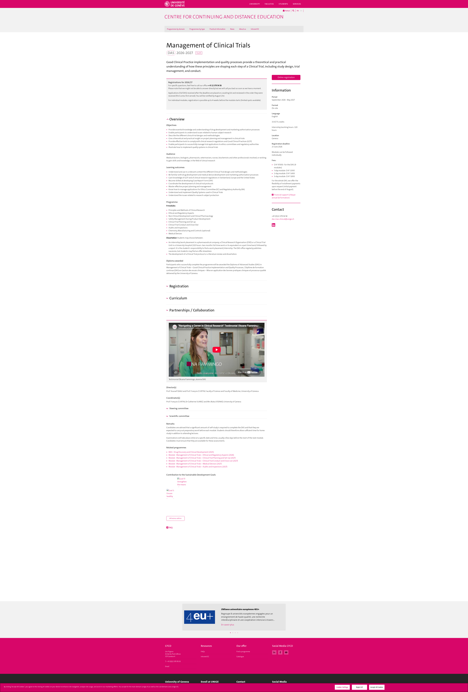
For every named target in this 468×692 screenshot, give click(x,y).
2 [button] (233, 632)
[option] (234, 617)
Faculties (269, 4)
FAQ (170, 527)
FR (298, 11)
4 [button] (237, 632)
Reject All (359, 687)
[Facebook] (280, 652)
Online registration (286, 77)
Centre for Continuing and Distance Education (224, 17)
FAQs (203, 651)
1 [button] (230, 632)
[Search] (293, 10)
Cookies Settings (342, 687)
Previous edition (175, 518)
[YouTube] (286, 652)
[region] (234, 687)
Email (167, 666)
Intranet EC (255, 29)
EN (301, 11)
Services (297, 4)
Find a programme (243, 651)
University (254, 4)
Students (283, 4)
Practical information (217, 29)
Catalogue (240, 656)
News (232, 29)
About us (242, 29)
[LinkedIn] (274, 652)
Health (198, 53)
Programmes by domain (176, 29)
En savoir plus (227, 624)
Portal (287, 11)
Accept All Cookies (376, 687)
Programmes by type (197, 29)
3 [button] (235, 632)
